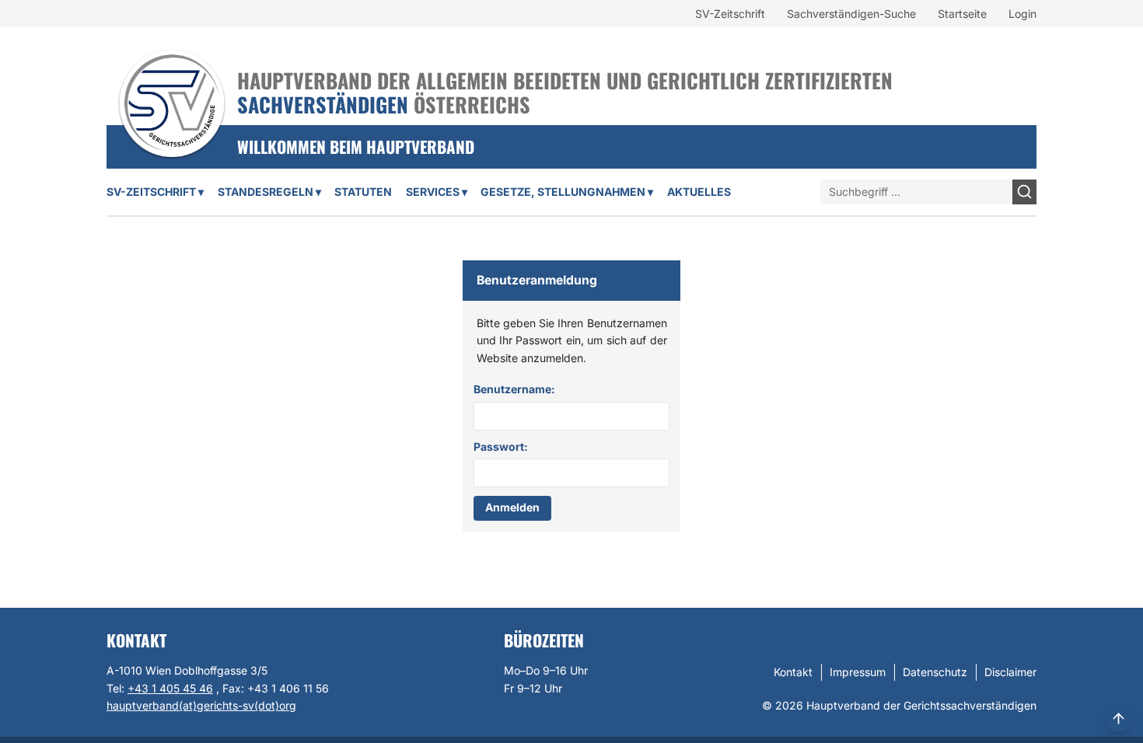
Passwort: (501, 446)
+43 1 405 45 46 (170, 688)
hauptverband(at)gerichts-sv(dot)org (201, 705)
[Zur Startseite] (171, 83)
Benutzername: (514, 389)
